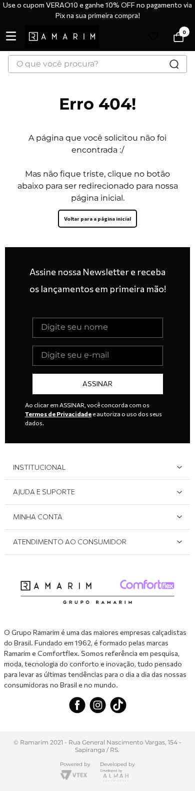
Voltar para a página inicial (97, 219)
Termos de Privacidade (58, 413)
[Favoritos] (155, 38)
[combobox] (97, 64)
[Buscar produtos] (174, 64)
